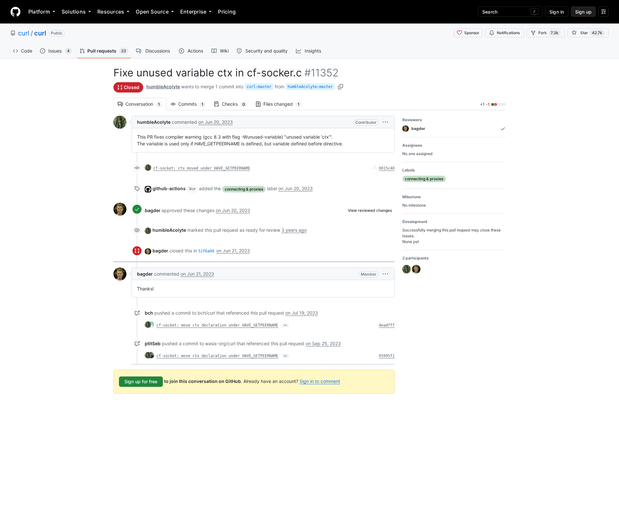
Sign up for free (140, 381)
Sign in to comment (320, 381)
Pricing (227, 11)
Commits (194, 104)
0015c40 (387, 168)
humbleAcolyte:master (310, 86)
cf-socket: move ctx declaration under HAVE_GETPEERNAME (217, 325)
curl (23, 33)
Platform (39, 11)
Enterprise (193, 11)
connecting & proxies (244, 189)
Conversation (145, 104)
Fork (548, 32)
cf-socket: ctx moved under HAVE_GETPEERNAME (201, 168)
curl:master (259, 86)
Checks (236, 104)
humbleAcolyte (163, 86)
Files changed (284, 104)
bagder (153, 210)
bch (149, 313)
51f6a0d (206, 251)
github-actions (169, 188)
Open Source (152, 11)
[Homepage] (15, 11)
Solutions (74, 11)
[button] (385, 122)
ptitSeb (153, 343)
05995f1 (387, 356)
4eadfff (387, 325)
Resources (110, 11)
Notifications (508, 32)
